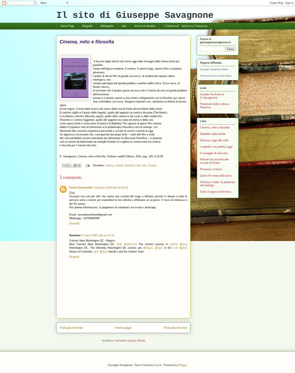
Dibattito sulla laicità (212, 133)
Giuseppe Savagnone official (214, 69)
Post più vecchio (175, 327)
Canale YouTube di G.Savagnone (212, 96)
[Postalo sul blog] (68, 166)
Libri (123, 26)
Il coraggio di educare (214, 153)
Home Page (67, 26)
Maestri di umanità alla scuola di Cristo (214, 161)
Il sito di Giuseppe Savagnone (135, 15)
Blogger (182, 365)
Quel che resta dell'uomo (216, 175)
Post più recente (71, 327)
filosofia (129, 165)
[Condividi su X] (72, 166)
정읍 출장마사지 (127, 244)
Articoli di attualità (144, 26)
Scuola (152, 165)
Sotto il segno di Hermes (215, 191)
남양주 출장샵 (178, 244)
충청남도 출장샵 (153, 247)
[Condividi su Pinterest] (79, 166)
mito (144, 165)
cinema (109, 165)
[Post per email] (88, 165)
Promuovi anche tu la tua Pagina (215, 76)
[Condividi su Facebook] (75, 166)
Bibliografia (107, 26)
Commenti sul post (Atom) (129, 340)
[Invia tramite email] (64, 166)
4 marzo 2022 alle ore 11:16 (98, 235)
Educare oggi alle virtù (214, 140)
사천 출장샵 (180, 247)
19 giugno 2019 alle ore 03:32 (111, 187)
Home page (123, 327)
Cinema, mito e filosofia (215, 127)
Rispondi (74, 223)
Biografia (87, 26)
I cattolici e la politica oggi (216, 146)
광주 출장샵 (101, 251)
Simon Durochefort (81, 187)
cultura (119, 165)
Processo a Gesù (211, 169)
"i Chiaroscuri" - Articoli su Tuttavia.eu (185, 26)
